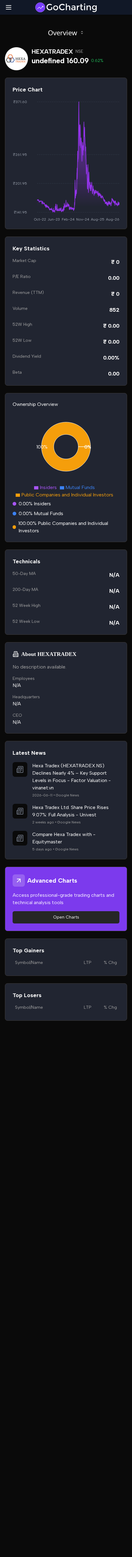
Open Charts (66, 917)
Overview (62, 32)
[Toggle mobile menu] (8, 7)
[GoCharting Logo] (66, 7)
